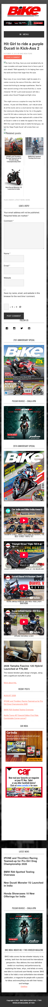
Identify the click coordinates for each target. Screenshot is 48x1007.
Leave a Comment (13, 57)
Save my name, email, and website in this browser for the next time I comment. (22, 295)
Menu (26, 34)
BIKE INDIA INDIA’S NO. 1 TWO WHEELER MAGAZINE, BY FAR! (27, 1001)
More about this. (10, 682)
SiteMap (24, 986)
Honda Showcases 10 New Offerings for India (19, 895)
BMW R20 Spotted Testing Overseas (19, 709)
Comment (9, 220)
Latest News (20, 200)
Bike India (24, 11)
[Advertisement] (22, 817)
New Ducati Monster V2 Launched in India (23, 884)
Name (7, 253)
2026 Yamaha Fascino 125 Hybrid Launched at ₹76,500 (23, 667)
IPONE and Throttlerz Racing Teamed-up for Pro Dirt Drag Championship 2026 (21, 861)
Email (7, 265)
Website (7, 277)
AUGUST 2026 (10, 695)
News (27, 200)
